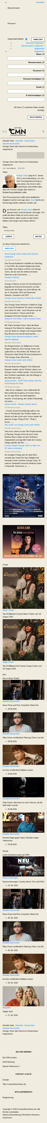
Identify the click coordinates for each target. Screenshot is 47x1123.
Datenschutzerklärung (12, 1115)
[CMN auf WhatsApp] (31, 155)
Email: (39, 87)
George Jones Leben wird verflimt (18, 360)
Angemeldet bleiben (16, 39)
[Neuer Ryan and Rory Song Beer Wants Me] (23, 690)
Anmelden (9, 248)
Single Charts (8, 662)
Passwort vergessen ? (35, 43)
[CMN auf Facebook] (21, 155)
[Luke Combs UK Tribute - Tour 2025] (23, 496)
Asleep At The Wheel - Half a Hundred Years (23, 319)
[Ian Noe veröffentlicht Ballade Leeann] (23, 755)
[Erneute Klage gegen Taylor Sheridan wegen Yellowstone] (23, 822)
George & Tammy (12, 277)
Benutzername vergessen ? (33, 46)
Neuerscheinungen (10, 878)
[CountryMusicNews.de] (18, 131)
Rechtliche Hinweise (30, 1115)
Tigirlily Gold (8, 1011)
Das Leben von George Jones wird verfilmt (22, 425)
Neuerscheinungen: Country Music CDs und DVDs (23, 882)
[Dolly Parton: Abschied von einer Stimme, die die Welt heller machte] (23, 787)
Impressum (7, 1118)
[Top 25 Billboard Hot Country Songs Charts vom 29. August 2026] (23, 640)
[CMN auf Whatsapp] (32, 1040)
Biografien (7, 1008)
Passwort (11, 23)
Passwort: (37, 71)
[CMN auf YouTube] (36, 155)
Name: (39, 54)
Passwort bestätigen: (32, 79)
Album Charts (8, 610)
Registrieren (39, 48)
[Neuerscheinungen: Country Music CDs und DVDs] (23, 866)
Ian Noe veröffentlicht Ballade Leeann (18, 770)
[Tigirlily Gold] (23, 996)
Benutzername (14, 8)
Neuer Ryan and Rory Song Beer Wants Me (20, 705)
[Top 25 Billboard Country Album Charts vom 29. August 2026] (23, 588)
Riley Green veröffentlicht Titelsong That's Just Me (23, 738)
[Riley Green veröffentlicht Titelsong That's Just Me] (23, 722)
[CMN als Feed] (41, 155)
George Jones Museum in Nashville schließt (23, 298)
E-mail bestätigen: (34, 95)
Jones (32, 200)
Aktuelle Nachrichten (11, 701)
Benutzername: (35, 62)
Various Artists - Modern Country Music (21, 404)
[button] (11, 1066)
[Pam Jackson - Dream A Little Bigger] (23, 542)
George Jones (22, 175)
